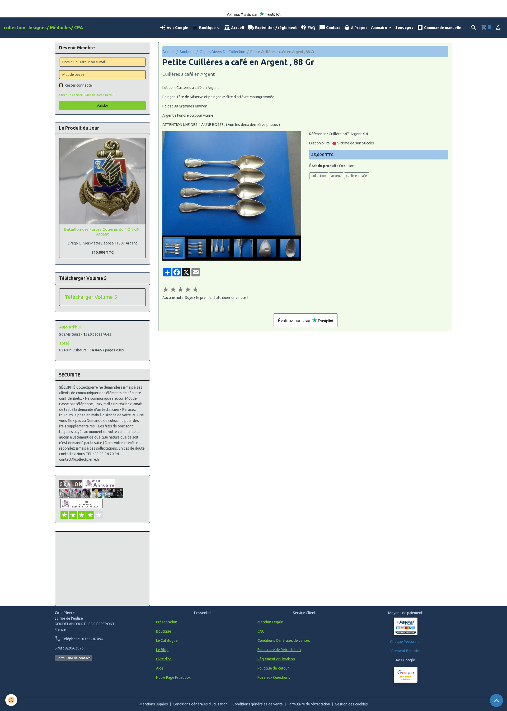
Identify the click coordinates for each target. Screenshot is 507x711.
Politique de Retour (273, 668)
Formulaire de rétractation (309, 704)
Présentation (166, 622)
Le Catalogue (167, 640)
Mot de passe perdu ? (100, 94)
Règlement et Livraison (276, 659)
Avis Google (177, 28)
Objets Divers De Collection (222, 52)
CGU (261, 631)
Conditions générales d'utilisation (200, 704)
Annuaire (379, 27)
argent (336, 175)
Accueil (237, 28)
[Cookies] (11, 700)
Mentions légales (153, 704)
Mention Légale (270, 622)
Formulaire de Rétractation (279, 650)
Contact (332, 28)
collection (318, 175)
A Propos (358, 28)
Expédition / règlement (275, 28)
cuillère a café (356, 175)
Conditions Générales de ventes (283, 640)
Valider (102, 105)
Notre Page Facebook (173, 677)
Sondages (404, 27)
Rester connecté (78, 85)
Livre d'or (164, 659)
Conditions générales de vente (257, 704)
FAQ (311, 28)
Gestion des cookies (351, 704)
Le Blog (162, 650)
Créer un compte (71, 94)
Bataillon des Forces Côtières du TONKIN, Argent (102, 231)
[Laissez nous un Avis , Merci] (405, 675)
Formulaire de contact (73, 658)
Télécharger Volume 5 (91, 297)
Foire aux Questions (273, 677)
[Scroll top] (496, 700)
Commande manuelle (442, 28)
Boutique (207, 28)
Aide (159, 668)
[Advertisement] (102, 569)
